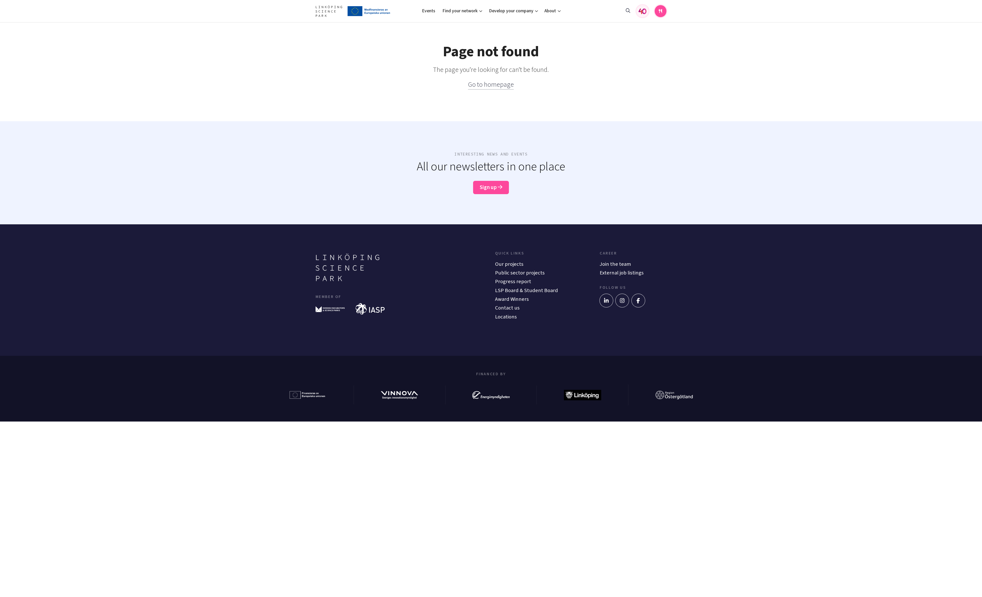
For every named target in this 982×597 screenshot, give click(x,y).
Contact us (507, 308)
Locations (506, 316)
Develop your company (511, 11)
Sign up (489, 187)
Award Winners (512, 299)
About (550, 11)
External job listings (622, 273)
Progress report (513, 281)
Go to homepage (491, 84)
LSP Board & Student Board (526, 290)
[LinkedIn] (606, 300)
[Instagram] (622, 300)
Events (428, 11)
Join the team (615, 264)
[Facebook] (638, 300)
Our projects (509, 264)
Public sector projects (520, 273)
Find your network (460, 11)
